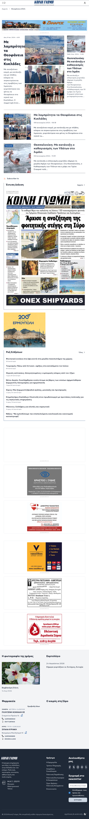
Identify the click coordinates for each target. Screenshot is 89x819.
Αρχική (5, 9)
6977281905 (10, 722)
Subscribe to (12, 178)
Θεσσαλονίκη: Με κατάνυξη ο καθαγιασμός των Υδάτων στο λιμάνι (76, 65)
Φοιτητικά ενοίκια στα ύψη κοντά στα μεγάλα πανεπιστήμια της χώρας (39, 359)
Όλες (81, 352)
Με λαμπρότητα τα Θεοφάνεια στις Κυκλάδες (14, 53)
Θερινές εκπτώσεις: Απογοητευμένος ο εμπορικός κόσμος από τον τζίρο (40, 373)
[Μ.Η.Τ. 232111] (4, 783)
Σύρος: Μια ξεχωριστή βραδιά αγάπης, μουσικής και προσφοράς (36, 390)
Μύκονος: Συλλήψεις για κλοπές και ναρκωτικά (27, 406)
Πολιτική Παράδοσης (55, 775)
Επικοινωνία (51, 789)
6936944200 (10, 739)
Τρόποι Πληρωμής (53, 766)
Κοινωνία (9, 116)
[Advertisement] (44, 444)
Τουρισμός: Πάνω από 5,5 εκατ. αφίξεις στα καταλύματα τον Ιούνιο (37, 366)
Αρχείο (80, 185)
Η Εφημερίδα (51, 762)
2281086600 (10, 719)
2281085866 (10, 736)
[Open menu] (4, 3)
